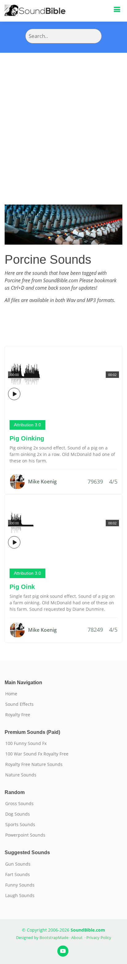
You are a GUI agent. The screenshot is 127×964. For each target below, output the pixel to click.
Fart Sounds (17, 874)
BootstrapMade (53, 937)
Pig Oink (22, 586)
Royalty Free (17, 715)
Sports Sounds (20, 824)
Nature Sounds (20, 775)
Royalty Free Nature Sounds (34, 764)
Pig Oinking (27, 438)
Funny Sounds (20, 885)
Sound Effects (19, 704)
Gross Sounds (19, 803)
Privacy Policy (98, 937)
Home (11, 694)
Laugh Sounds (20, 895)
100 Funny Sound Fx (26, 743)
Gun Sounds (18, 864)
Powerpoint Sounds (25, 835)
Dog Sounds (17, 814)
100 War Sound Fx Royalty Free (36, 754)
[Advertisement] (63, 119)
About (77, 937)
